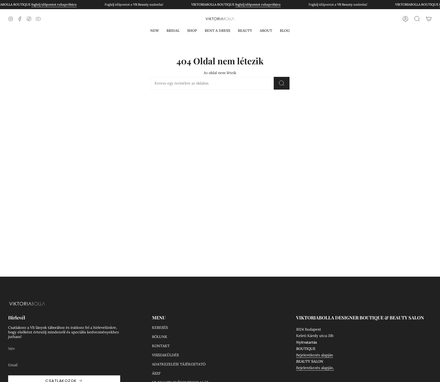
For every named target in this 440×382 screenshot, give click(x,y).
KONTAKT (161, 346)
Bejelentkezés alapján (314, 355)
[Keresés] (282, 83)
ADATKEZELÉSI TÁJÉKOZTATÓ (178, 364)
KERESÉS (160, 327)
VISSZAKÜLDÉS (165, 355)
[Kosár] (429, 19)
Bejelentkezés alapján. (315, 367)
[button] (154, 31)
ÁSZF (156, 373)
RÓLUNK (159, 336)
